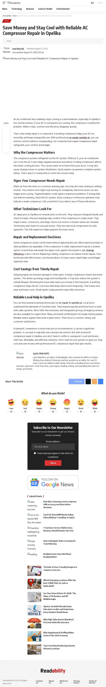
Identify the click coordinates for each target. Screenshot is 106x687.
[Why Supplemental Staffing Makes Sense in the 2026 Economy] (34, 636)
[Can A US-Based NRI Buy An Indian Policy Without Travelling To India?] (34, 518)
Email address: (53, 441)
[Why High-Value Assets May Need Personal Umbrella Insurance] (34, 623)
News (6, 21)
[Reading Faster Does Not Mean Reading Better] (34, 558)
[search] (88, 3)
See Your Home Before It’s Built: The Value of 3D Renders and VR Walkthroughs (59, 596)
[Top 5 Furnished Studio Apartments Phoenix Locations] (34, 649)
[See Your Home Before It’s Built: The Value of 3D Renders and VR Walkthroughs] (34, 597)
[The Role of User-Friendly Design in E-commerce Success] (34, 571)
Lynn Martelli (18, 48)
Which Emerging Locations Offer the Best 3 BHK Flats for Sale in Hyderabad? (59, 583)
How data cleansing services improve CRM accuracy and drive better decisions (59, 504)
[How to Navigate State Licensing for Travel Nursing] (34, 544)
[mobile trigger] (5, 3)
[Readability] (14, 3)
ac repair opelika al (79, 137)
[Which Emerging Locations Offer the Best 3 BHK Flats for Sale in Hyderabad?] (34, 584)
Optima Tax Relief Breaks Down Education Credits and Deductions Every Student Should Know (58, 609)
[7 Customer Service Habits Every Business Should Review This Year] (34, 531)
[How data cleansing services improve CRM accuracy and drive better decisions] (34, 505)
